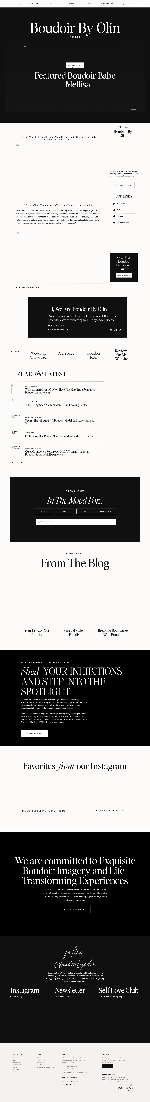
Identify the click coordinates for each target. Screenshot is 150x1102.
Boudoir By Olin (63, 136)
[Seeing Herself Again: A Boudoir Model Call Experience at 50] (17, 420)
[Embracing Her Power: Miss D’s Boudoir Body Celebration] (17, 435)
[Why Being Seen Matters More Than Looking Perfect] (17, 404)
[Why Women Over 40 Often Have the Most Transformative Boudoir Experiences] (16, 389)
